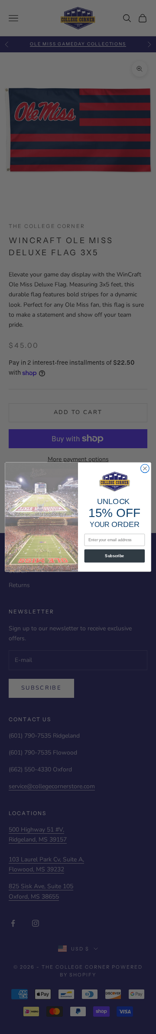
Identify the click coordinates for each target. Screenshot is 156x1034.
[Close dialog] (145, 468)
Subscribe (114, 556)
